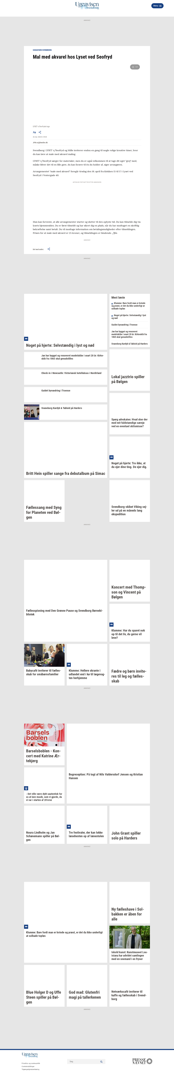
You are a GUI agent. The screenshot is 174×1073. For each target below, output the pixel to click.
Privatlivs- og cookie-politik (31, 1063)
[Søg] (101, 1061)
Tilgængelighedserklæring (30, 1069)
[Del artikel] (40, 132)
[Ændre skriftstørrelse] (34, 132)
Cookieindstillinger (28, 1066)
